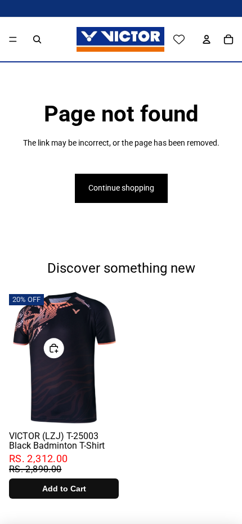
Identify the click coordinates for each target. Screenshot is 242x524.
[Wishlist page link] (179, 39)
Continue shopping (121, 187)
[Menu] (13, 39)
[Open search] (37, 39)
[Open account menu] (203, 39)
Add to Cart (64, 488)
